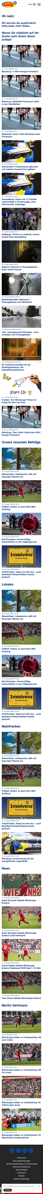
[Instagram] (18, 1150)
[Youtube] (24, 1150)
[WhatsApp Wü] (30, 1150)
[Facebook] (12, 1150)
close (38, 1186)
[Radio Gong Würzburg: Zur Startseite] (9, 4)
